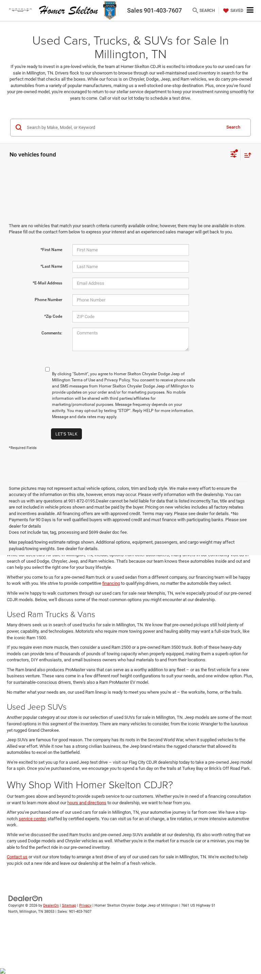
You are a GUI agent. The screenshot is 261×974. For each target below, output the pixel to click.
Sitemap (69, 905)
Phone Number (48, 299)
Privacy (85, 905)
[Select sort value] (246, 155)
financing (111, 583)
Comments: (51, 333)
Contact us (17, 856)
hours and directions (86, 802)
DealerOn (51, 905)
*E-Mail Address (47, 283)
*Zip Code (53, 316)
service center (32, 818)
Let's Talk (66, 434)
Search (233, 127)
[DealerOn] (25, 898)
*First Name (51, 249)
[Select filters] (233, 155)
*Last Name (51, 266)
